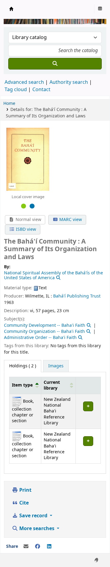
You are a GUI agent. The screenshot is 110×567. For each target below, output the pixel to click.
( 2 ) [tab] (22, 366)
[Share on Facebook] (37, 546)
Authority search (69, 82)
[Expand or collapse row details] (88, 411)
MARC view (70, 219)
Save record (33, 515)
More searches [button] (37, 528)
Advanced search (24, 82)
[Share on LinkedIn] (49, 546)
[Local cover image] (28, 159)
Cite (23, 503)
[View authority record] (58, 278)
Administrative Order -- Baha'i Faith (40, 337)
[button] (36, 385)
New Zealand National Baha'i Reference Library (11, 9)
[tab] (56, 366)
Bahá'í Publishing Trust (77, 296)
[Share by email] (26, 546)
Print (24, 490)
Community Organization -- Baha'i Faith (44, 331)
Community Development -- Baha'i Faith (44, 325)
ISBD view (25, 229)
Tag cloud (16, 89)
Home (9, 103)
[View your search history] (100, 9)
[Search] (55, 64)
